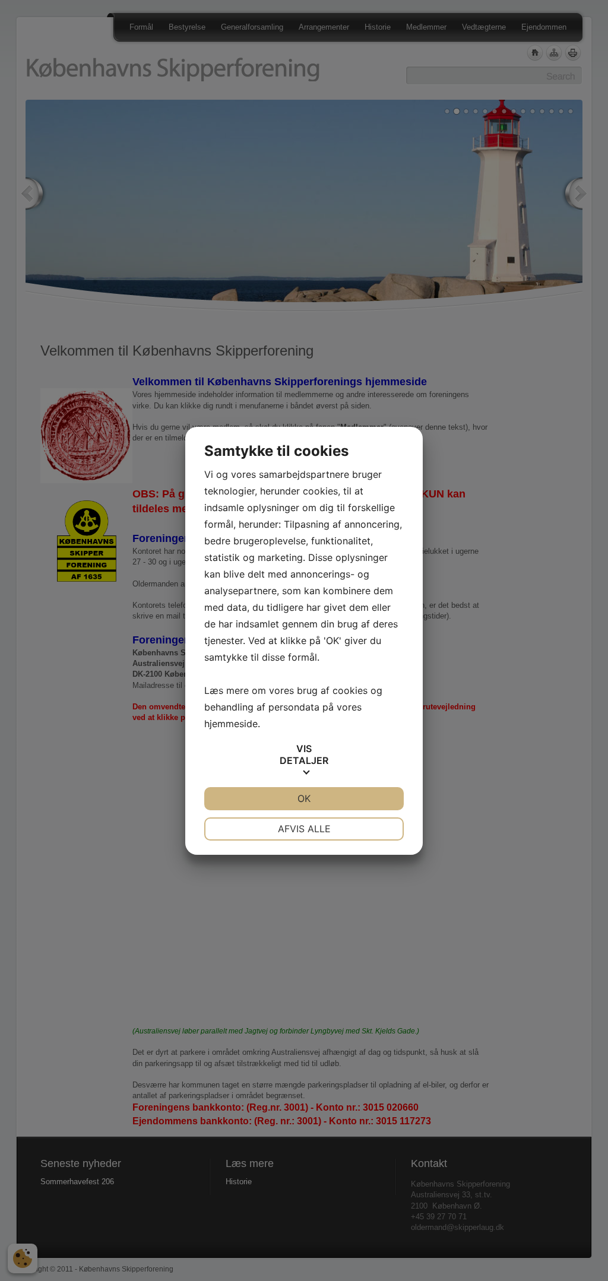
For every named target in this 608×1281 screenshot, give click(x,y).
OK (304, 798)
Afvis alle (304, 829)
